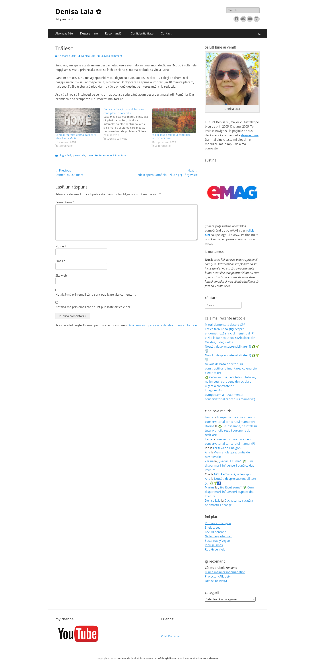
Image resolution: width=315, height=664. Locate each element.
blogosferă (65, 155)
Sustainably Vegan (217, 541)
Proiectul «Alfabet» (218, 576)
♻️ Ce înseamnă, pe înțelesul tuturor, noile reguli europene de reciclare (231, 430)
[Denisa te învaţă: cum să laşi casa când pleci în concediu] (128, 124)
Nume (60, 246)
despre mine (249, 135)
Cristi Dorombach (171, 636)
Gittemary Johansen (218, 536)
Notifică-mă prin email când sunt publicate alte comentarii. (95, 294)
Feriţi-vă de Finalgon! (227, 448)
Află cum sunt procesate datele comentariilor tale (163, 325)
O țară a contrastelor (219, 386)
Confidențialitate (142, 33)
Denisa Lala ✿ (78, 12)
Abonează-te (64, 33)
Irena (208, 439)
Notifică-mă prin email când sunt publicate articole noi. (93, 307)
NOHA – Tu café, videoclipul (232, 474)
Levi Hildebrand (215, 532)
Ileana (209, 417)
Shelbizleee (212, 528)
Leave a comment (111, 55)
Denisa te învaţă (216, 581)
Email (60, 261)
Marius (209, 487)
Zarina (209, 461)
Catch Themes (209, 658)
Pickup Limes (214, 545)
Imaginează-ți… (215, 390)
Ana (207, 452)
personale (79, 155)
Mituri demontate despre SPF (225, 325)
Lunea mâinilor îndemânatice (225, 572)
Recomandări (114, 33)
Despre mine (89, 33)
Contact (166, 33)
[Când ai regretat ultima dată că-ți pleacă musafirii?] (77, 120)
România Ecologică (218, 523)
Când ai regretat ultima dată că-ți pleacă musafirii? (75, 136)
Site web (61, 276)
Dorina (209, 426)
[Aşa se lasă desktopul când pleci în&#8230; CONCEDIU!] (174, 120)
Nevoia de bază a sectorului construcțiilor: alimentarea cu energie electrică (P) (231, 368)
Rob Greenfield (215, 549)
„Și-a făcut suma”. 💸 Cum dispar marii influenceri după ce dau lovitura (229, 465)
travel (90, 155)
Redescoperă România (112, 155)
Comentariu (64, 202)
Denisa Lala (88, 55)
